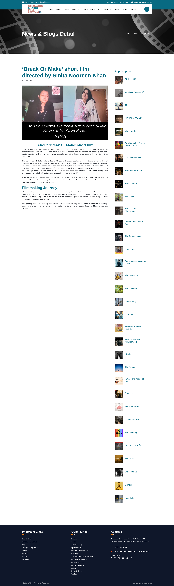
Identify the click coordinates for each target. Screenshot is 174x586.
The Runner (130, 367)
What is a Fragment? (134, 92)
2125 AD (129, 315)
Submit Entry (27, 539)
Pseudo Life (130, 498)
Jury (23, 545)
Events (24, 550)
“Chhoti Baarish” (132, 419)
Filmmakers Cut (77, 562)
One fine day (130, 301)
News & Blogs (76, 571)
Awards (25, 553)
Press (73, 568)
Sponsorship (76, 548)
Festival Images (77, 565)
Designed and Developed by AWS (142, 583)
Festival (74, 539)
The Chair (129, 459)
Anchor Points (131, 79)
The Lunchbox (131, 288)
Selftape (128, 485)
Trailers (74, 574)
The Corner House (133, 236)
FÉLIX (127, 354)
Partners (25, 559)
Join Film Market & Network (82, 556)
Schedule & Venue (29, 542)
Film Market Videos (79, 559)
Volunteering (76, 545)
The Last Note (131, 275)
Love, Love (130, 249)
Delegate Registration (31, 548)
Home (127, 34)
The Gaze (129, 197)
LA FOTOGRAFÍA (133, 445)
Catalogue (75, 553)
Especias (129, 393)
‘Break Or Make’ (132, 406)
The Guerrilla (131, 131)
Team (73, 542)
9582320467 (120, 547)
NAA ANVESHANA (133, 157)
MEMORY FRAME (133, 118)
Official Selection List (80, 550)
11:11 (127, 105)
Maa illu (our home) (133, 170)
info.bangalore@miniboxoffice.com (37, 2)
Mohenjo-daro (131, 184)
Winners (25, 556)
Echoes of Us (131, 472)
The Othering (131, 432)
